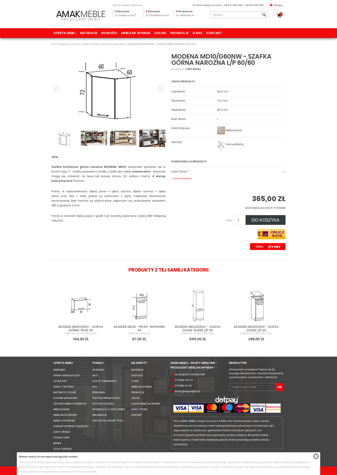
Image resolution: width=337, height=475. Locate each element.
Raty (95, 375)
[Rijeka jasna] (221, 130)
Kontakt (214, 33)
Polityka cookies (103, 403)
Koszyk (281, 14)
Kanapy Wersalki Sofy (66, 375)
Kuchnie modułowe (65, 398)
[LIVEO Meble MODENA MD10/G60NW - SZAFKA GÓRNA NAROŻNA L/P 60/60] (108, 88)
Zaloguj (278, 5)
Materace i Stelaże (64, 392)
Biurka (57, 443)
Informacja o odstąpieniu (108, 409)
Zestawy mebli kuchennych (70, 403)
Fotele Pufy (60, 381)
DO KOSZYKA (265, 220)
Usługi (160, 33)
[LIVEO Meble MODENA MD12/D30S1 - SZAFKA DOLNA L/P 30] (256, 305)
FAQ (94, 386)
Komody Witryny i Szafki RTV (71, 426)
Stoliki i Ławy (61, 437)
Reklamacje (99, 415)
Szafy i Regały (61, 432)
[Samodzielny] (221, 144)
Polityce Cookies (86, 471)
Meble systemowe (64, 420)
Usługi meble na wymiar (145, 403)
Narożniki (59, 369)
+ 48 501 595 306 (253, 5)
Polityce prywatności (62, 471)
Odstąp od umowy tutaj (108, 420)
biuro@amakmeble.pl (187, 391)
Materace (88, 33)
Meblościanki (61, 409)
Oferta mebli (64, 33)
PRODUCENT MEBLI (81, 15)
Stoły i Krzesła (62, 448)
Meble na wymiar (136, 33)
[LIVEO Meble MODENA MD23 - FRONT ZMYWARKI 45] (139, 305)
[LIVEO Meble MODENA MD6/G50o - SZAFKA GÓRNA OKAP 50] (81, 305)
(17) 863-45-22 (184, 380)
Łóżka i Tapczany (63, 386)
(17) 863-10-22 (183, 385)
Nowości (109, 33)
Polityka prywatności (106, 398)
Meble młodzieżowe (65, 415)
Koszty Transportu (104, 381)
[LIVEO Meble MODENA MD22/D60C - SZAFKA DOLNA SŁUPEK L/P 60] (198, 305)
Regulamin (98, 392)
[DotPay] (227, 400)
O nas (197, 33)
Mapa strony (139, 409)
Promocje (179, 33)
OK (280, 387)
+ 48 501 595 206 (232, 5)
